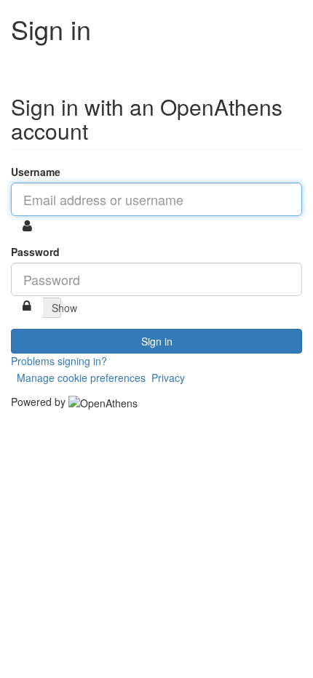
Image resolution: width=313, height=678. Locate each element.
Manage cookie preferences (81, 377)
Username (35, 171)
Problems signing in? (59, 361)
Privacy (168, 377)
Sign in (157, 341)
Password (35, 251)
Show (56, 307)
